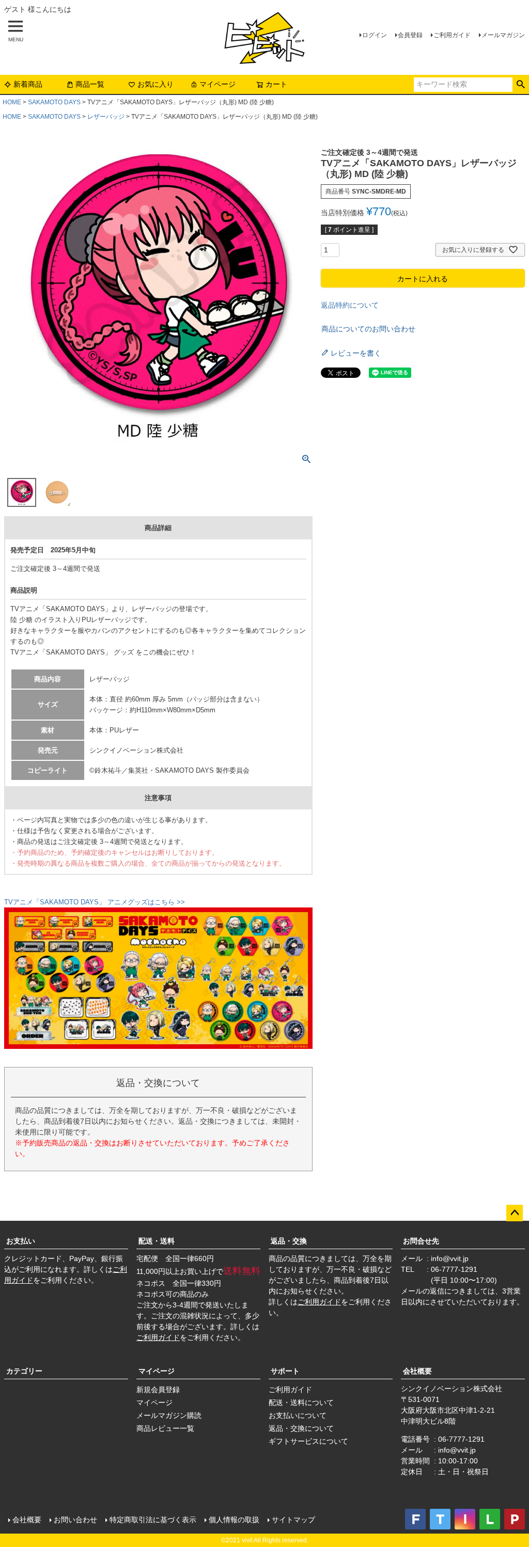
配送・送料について (301, 1402)
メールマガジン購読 (168, 1415)
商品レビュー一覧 (165, 1428)
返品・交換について (301, 1428)
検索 (520, 84)
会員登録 (410, 35)
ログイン (374, 35)
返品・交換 (289, 1241)
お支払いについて (297, 1415)
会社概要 (417, 1371)
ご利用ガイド (452, 35)
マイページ (217, 84)
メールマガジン (503, 35)
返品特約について (350, 305)
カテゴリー (24, 1371)
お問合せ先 (421, 1241)
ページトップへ (514, 1213)
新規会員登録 (158, 1389)
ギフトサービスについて (308, 1441)
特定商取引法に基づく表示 (153, 1520)
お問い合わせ (75, 1520)
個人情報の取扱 (234, 1520)
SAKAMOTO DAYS (54, 102)
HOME (12, 102)
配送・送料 (156, 1241)
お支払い (20, 1241)
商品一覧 (89, 84)
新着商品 (27, 84)
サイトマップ (293, 1520)
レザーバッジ (106, 116)
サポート (285, 1371)
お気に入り (155, 84)
